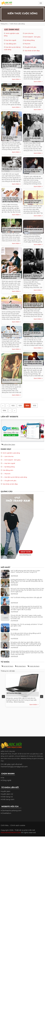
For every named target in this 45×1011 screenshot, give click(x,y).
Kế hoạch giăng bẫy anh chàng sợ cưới (11, 335)
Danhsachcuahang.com (11, 810)
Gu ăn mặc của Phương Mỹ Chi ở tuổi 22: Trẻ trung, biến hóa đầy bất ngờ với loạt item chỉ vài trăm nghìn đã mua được (26, 608)
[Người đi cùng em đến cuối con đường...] (11, 126)
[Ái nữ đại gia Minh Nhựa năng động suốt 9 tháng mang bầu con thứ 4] (5, 638)
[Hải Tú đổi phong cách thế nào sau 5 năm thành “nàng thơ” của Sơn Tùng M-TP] (5, 575)
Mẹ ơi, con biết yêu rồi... (10, 380)
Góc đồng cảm (11, 44)
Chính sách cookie (17, 825)
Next (41, 696)
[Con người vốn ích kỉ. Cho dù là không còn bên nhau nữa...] (33, 358)
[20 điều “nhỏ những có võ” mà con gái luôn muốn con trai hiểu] (33, 61)
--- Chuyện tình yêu (9, 480)
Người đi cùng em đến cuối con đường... (10, 138)
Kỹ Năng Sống (29, 40)
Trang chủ (4, 24)
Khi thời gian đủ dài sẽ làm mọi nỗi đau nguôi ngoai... (33, 304)
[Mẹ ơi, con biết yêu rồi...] (11, 368)
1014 (27, 406)
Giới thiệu (5, 825)
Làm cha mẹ (28, 33)
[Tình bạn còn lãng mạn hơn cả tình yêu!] (33, 92)
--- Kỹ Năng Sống (9, 467)
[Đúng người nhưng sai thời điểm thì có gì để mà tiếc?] (33, 263)
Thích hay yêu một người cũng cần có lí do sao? (32, 201)
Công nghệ (6, 780)
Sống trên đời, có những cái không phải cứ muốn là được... (11, 306)
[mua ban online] (22, 430)
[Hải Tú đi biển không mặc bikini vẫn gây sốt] (5, 602)
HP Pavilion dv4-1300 (14, 693)
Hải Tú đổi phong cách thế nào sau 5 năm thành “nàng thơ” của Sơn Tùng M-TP (25, 571)
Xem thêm (16, 79)
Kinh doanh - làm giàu (32, 37)
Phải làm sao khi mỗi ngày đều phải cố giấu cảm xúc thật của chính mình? (11, 276)
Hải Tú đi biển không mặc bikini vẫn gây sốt (26, 597)
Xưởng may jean (9, 444)
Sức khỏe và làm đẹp (32, 50)
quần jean (6, 791)
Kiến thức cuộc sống (17, 24)
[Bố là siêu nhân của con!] (11, 164)
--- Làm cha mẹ (8, 456)
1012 (13, 406)
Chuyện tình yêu (30, 47)
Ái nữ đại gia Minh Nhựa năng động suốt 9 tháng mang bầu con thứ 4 (26, 634)
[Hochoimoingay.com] (7, 3)
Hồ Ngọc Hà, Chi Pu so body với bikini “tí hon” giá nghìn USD (27, 625)
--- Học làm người (9, 463)
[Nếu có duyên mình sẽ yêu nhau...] (33, 226)
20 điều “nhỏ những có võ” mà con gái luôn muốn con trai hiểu (33, 66)
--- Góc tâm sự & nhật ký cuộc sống (15, 477)
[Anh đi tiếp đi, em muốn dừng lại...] (33, 127)
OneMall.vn (6, 813)
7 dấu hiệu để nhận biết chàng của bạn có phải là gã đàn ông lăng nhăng (11, 199)
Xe (3, 778)
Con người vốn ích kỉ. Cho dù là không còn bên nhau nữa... (33, 363)
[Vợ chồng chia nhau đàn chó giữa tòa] (11, 89)
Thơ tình (27, 44)
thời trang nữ (7, 797)
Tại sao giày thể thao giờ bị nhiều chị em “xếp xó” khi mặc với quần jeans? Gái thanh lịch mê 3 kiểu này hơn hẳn (27, 652)
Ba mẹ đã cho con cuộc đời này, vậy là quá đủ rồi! (12, 65)
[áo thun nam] (17, 526)
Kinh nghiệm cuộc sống (11, 453)
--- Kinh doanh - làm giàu (12, 460)
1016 (4, 410)
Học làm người (11, 40)
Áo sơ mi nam (8, 666)
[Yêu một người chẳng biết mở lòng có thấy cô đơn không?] (33, 165)
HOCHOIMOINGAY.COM (11, 832)
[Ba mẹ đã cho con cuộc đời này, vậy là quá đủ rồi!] (11, 61)
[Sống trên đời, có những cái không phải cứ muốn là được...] (11, 302)
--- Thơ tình (6, 473)
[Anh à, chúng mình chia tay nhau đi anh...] (11, 225)
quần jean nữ (7, 794)
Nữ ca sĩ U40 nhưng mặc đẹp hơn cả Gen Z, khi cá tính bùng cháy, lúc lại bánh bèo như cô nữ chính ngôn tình (27, 590)
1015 (34, 406)
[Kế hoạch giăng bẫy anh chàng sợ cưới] (11, 332)
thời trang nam (8, 799)
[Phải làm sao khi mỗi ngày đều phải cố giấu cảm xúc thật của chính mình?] (11, 263)
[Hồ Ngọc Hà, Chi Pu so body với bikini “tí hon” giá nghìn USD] (5, 629)
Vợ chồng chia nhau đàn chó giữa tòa (11, 93)
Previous (3, 696)
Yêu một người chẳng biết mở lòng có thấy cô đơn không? (33, 171)
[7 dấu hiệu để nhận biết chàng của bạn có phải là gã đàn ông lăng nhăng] (11, 195)
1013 (20, 406)
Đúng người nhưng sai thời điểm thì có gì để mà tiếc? (33, 276)
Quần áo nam (34, 666)
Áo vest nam (21, 666)
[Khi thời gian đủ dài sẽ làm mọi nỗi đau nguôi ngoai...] (33, 301)
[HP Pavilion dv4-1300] (21, 685)
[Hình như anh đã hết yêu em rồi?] (33, 329)
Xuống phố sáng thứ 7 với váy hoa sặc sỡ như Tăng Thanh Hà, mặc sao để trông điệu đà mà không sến (27, 581)
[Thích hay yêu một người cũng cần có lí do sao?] (33, 197)
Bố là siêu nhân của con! (11, 169)
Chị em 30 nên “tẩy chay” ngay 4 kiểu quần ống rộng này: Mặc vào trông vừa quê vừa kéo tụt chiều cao (27, 616)
